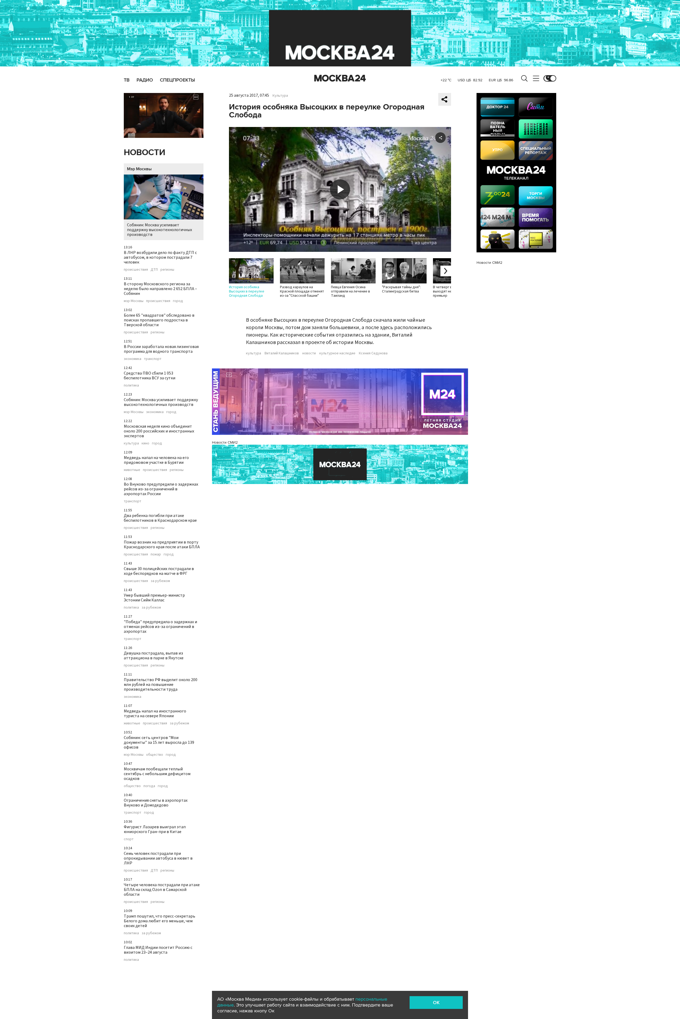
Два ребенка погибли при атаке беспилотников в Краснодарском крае (160, 518)
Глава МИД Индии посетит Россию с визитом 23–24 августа (158, 950)
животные (132, 470)
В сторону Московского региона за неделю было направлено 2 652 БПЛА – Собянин (160, 288)
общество (154, 755)
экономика (132, 359)
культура (131, 443)
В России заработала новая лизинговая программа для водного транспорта (161, 349)
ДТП (154, 269)
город (178, 301)
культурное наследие (337, 353)
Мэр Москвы (139, 169)
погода (149, 786)
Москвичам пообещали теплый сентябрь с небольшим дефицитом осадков (157, 774)
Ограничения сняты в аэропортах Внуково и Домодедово (156, 802)
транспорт (153, 359)
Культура (280, 95)
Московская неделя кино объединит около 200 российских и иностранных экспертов (159, 431)
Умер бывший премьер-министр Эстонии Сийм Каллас (154, 597)
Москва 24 (340, 78)
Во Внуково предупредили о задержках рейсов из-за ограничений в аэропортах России (161, 489)
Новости (144, 152)
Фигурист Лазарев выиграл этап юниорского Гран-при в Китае (155, 829)
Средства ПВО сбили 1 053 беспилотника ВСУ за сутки (149, 375)
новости (309, 353)
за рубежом (160, 581)
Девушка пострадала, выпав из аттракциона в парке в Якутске (154, 655)
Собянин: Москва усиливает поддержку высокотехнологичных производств (159, 229)
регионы (167, 269)
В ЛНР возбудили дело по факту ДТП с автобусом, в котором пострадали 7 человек (160, 257)
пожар (156, 554)
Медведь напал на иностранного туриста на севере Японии (155, 713)
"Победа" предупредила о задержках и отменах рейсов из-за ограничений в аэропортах (160, 626)
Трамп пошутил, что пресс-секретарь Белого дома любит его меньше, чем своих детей (159, 921)
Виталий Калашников (282, 353)
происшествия (136, 269)
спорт (129, 839)
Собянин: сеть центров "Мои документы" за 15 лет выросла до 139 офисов (159, 742)
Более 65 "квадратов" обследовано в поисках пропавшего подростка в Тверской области (159, 320)
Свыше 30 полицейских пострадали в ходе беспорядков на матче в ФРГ (159, 571)
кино (145, 443)
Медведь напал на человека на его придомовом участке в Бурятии (156, 460)
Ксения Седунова (373, 353)
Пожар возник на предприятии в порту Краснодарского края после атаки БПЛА (162, 544)
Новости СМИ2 (225, 442)
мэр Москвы (133, 301)
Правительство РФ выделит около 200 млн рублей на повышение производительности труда (160, 684)
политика (131, 385)
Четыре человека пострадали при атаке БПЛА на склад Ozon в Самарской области (162, 889)
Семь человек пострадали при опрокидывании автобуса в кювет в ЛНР (158, 858)
